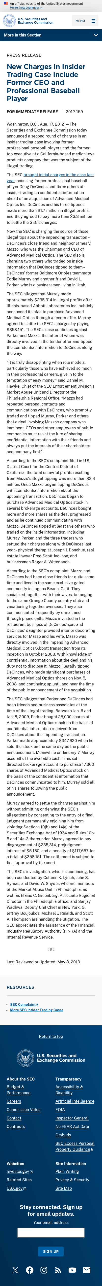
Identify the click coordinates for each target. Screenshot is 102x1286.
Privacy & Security (72, 1180)
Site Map (63, 1188)
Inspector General (72, 1118)
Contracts (16, 1126)
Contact (14, 1118)
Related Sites (19, 1180)
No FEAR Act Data (72, 1126)
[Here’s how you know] (51, 6)
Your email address (51, 1222)
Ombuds (63, 1135)
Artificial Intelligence (74, 1101)
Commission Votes (23, 1109)
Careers (14, 1101)
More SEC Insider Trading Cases (36, 1010)
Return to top (51, 1036)
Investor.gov (18, 1171)
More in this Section (22, 35)
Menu (80, 21)
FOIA (60, 1109)
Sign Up (51, 1251)
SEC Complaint (23, 1005)
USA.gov (15, 1188)
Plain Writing (67, 1171)
